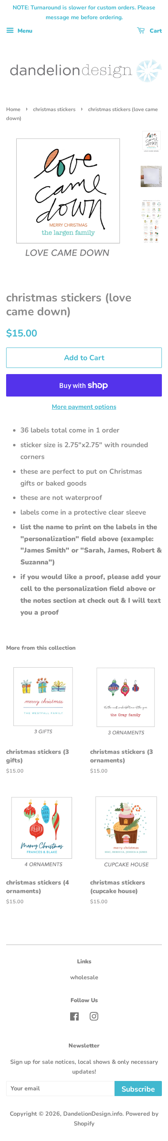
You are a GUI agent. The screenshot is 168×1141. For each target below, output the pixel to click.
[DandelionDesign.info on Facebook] (74, 1018)
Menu (24, 31)
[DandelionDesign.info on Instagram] (93, 1018)
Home (13, 109)
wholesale (84, 977)
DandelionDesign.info (92, 1114)
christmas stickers (54, 109)
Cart (155, 31)
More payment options (84, 407)
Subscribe (138, 1089)
